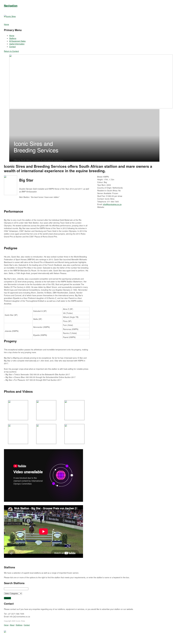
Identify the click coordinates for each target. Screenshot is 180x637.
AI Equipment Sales (17, 41)
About (12, 625)
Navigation (10, 5)
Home (11, 35)
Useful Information (17, 43)
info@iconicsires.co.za (112, 204)
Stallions (12, 38)
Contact (12, 46)
